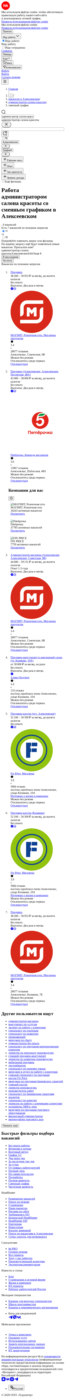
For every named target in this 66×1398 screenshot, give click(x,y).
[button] (5, 70)
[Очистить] (6, 124)
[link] (7, 63)
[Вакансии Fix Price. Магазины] (36, 750)
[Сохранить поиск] (4, 134)
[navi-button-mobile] (4, 82)
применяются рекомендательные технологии (30, 1358)
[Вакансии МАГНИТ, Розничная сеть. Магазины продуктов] (36, 312)
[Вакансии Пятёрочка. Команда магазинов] (36, 423)
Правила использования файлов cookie (24, 27)
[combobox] (17, 116)
